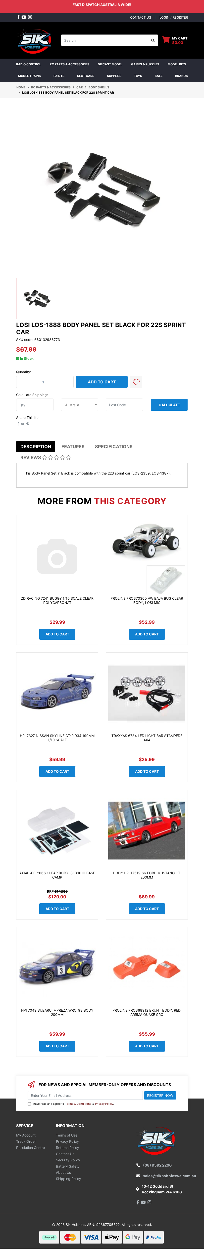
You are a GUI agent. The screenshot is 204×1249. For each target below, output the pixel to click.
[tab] (35, 446)
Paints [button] (58, 76)
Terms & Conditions (78, 1103)
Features (73, 446)
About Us (63, 1172)
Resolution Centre (30, 1147)
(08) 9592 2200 (157, 1165)
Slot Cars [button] (85, 76)
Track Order (26, 1141)
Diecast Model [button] (110, 64)
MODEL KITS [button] (177, 64)
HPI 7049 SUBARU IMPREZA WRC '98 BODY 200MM (57, 1012)
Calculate (169, 405)
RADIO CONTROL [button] (28, 64)
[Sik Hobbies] (34, 40)
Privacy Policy (104, 1103)
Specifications (114, 446)
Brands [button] (181, 76)
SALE (158, 76)
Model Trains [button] (29, 76)
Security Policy (68, 1160)
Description (35, 446)
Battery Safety (68, 1166)
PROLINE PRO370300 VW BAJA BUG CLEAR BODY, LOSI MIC (146, 600)
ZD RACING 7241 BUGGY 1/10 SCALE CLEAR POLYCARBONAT (57, 600)
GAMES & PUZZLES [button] (145, 64)
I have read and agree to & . (73, 1103)
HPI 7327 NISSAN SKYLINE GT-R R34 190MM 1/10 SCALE (57, 738)
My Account (26, 1135)
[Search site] (153, 40)
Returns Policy (67, 1147)
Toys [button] (138, 76)
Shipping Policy (68, 1178)
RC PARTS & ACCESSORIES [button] (69, 64)
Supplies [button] (114, 76)
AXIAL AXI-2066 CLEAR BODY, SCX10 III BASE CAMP (57, 875)
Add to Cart (102, 381)
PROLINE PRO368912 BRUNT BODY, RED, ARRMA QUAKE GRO (146, 1012)
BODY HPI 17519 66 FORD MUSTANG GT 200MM (146, 875)
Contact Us (65, 1154)
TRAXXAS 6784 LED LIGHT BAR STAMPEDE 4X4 (146, 738)
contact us (140, 17)
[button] (136, 382)
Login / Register (173, 17)
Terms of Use (66, 1135)
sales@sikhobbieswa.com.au (169, 1176)
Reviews (31, 457)
